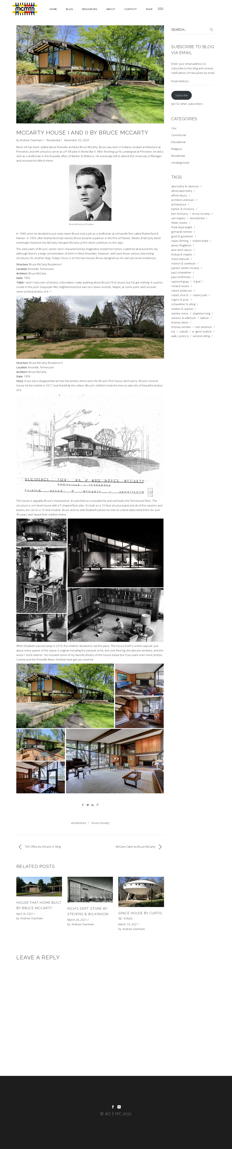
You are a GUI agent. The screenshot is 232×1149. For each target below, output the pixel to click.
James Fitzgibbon (181, 245)
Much (19, 147)
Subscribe (181, 95)
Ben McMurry (179, 213)
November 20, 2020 (76, 140)
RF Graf (196, 281)
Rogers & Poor (180, 299)
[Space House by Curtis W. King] (141, 892)
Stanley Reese (179, 313)
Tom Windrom (203, 327)
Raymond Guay (180, 281)
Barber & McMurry (83, 156)
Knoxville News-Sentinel (51, 659)
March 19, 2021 (128, 924)
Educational (178, 142)
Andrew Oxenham (31, 140)
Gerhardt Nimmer (181, 231)
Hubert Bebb (200, 240)
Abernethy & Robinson (185, 186)
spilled (44, 147)
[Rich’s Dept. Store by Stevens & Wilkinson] (90, 889)
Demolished (197, 218)
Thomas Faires (179, 322)
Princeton (22, 151)
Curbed (21, 659)
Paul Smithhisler (181, 277)
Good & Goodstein (182, 236)
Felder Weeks (179, 222)
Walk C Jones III (179, 336)
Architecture (78, 823)
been (36, 147)
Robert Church (179, 295)
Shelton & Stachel (182, 309)
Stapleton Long (201, 313)
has (30, 147)
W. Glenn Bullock (202, 331)
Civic (174, 128)
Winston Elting (201, 336)
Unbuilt (183, 331)
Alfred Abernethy (181, 191)
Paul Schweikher (181, 272)
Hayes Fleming (179, 240)
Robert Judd (200, 295)
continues (102, 242)
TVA (173, 331)
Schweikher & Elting (183, 304)
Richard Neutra (180, 286)
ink (25, 147)
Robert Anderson (181, 290)
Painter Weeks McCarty (185, 268)
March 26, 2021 (77, 919)
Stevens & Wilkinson (183, 318)
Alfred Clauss (179, 195)
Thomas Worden (181, 327)
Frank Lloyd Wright (181, 227)
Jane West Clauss (181, 250)
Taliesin (204, 318)
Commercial (178, 135)
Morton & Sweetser (183, 263)
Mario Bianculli (180, 259)
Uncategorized (180, 162)
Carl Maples (178, 218)
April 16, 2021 (25, 914)
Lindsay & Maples (181, 254)
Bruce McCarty (100, 823)
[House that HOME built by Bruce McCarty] (39, 887)
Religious (176, 149)
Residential (53, 140)
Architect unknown (182, 200)
